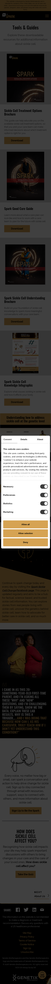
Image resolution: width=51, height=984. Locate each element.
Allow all (25, 524)
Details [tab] (24, 439)
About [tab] (40, 439)
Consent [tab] (8, 439)
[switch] (44, 495)
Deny (25, 542)
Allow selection (25, 533)
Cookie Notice (37, 476)
